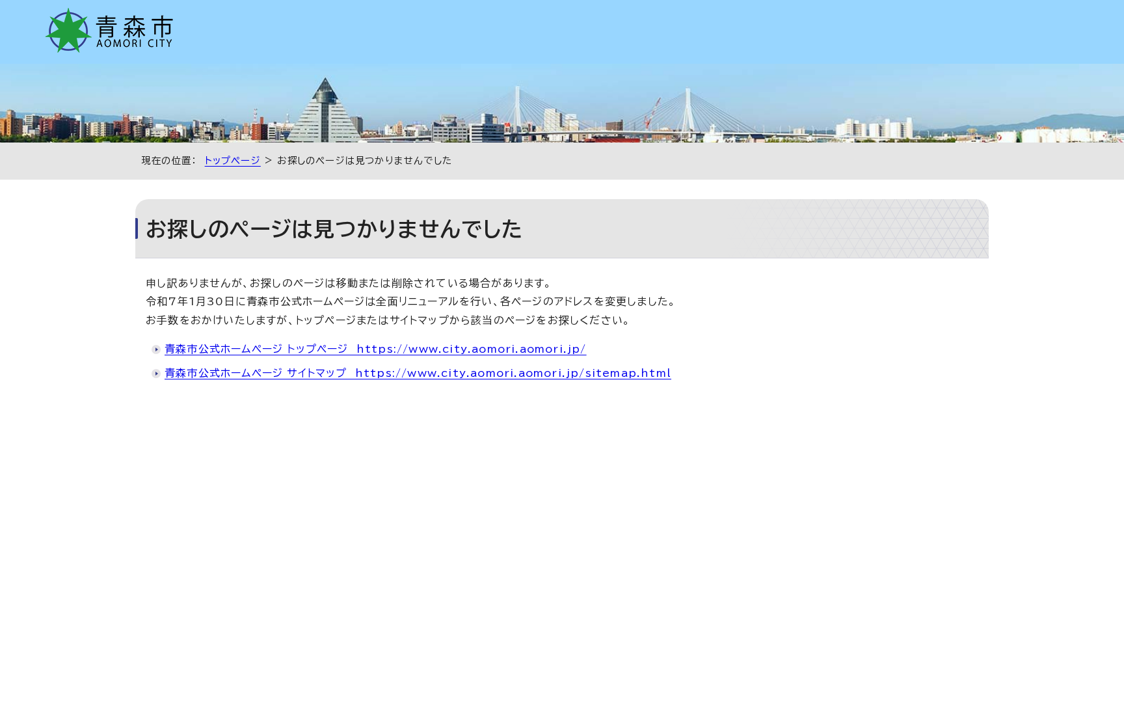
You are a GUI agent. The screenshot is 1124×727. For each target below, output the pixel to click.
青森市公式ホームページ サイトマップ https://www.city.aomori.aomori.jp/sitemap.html (418, 373)
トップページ (233, 160)
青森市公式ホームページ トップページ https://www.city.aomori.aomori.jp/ (376, 349)
